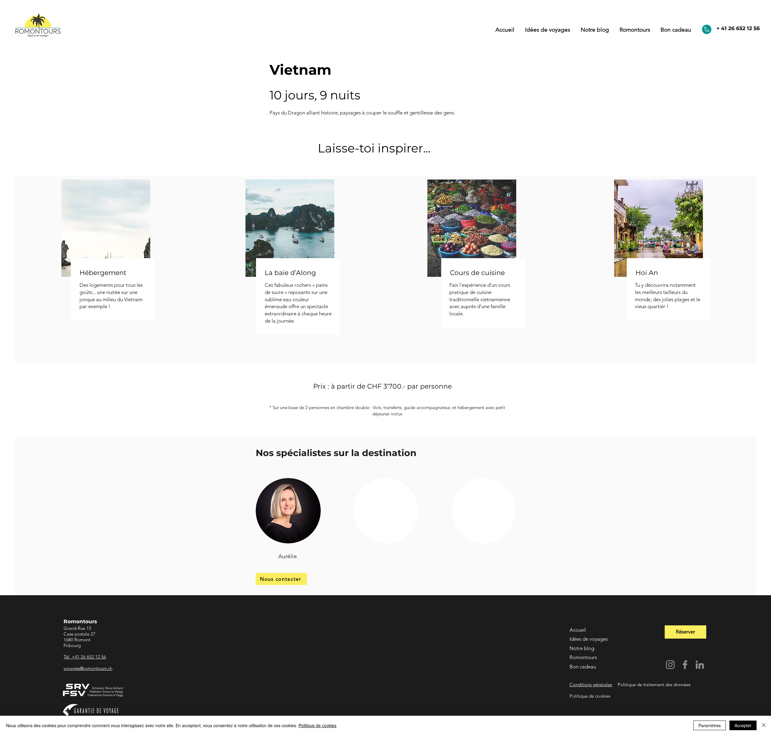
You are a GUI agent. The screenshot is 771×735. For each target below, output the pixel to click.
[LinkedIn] (700, 665)
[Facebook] (685, 665)
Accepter (743, 725)
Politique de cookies (317, 725)
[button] (634, 29)
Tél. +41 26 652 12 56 (85, 657)
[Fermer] (763, 725)
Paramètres (709, 725)
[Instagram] (670, 665)
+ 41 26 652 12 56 (738, 28)
